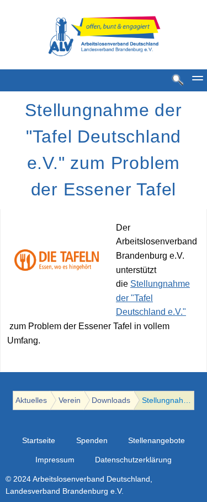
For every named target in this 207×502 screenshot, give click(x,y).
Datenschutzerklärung (133, 460)
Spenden (92, 440)
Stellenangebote (156, 440)
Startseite (38, 440)
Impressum (55, 460)
